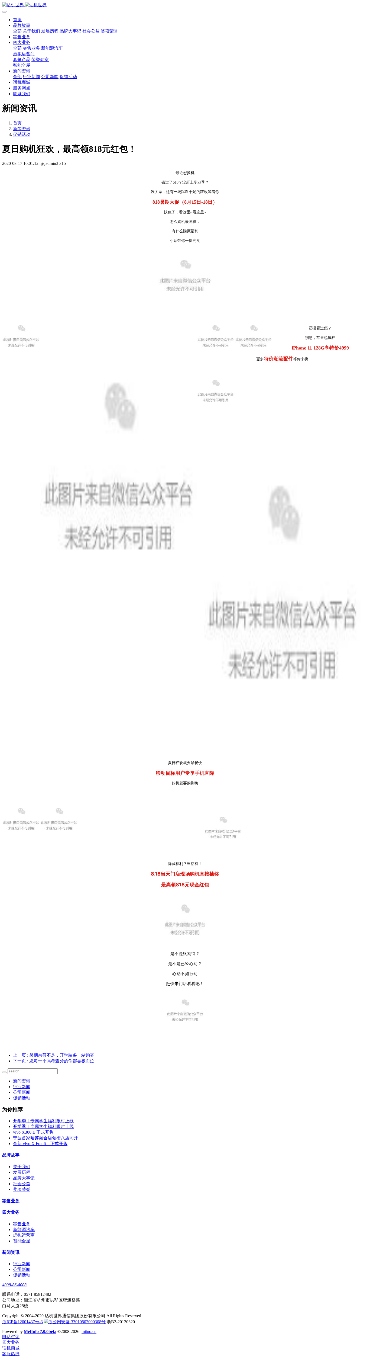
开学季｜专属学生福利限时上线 (43, 1120)
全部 (17, 31)
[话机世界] (185, 5)
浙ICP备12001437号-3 (22, 1321)
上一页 (53, 1055)
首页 (17, 19)
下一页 (53, 1061)
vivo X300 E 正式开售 (33, 1132)
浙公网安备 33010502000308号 (77, 1321)
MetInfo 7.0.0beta (40, 1331)
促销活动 (21, 134)
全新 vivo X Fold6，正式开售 (40, 1143)
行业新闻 (21, 1086)
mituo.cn (89, 1331)
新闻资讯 (21, 128)
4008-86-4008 (14, 1285)
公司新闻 (21, 1092)
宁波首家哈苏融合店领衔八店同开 (45, 1138)
